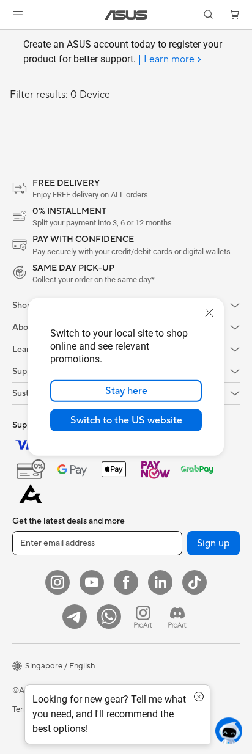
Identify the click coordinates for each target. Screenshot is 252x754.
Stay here (126, 391)
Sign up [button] (213, 543)
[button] (17, 14)
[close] (209, 313)
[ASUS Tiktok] (194, 582)
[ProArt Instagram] (143, 616)
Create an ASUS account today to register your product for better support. (122, 51)
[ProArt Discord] (177, 616)
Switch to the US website (126, 420)
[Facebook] (126, 582)
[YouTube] (92, 582)
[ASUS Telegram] (74, 616)
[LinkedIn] (160, 582)
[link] (126, 15)
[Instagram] (57, 582)
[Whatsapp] (109, 616)
